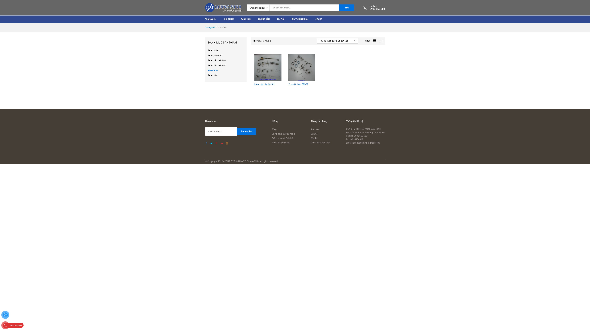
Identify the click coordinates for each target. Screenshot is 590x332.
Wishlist (314, 138)
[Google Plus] (216, 143)
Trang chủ (210, 19)
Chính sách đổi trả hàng (283, 134)
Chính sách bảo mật (320, 142)
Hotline (373, 6)
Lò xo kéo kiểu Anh (217, 60)
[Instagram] (227, 143)
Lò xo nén (212, 75)
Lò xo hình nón (215, 55)
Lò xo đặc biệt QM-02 (298, 84)
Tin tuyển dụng (300, 19)
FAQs (274, 129)
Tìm (347, 7)
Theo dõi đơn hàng (281, 142)
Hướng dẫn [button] (264, 19)
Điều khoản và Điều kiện (283, 138)
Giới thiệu (229, 19)
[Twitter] (211, 143)
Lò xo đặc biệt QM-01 (264, 84)
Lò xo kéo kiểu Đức (217, 65)
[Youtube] (221, 143)
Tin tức (281, 19)
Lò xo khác (213, 70)
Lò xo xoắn (213, 50)
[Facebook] (206, 143)
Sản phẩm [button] (246, 19)
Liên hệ (318, 19)
